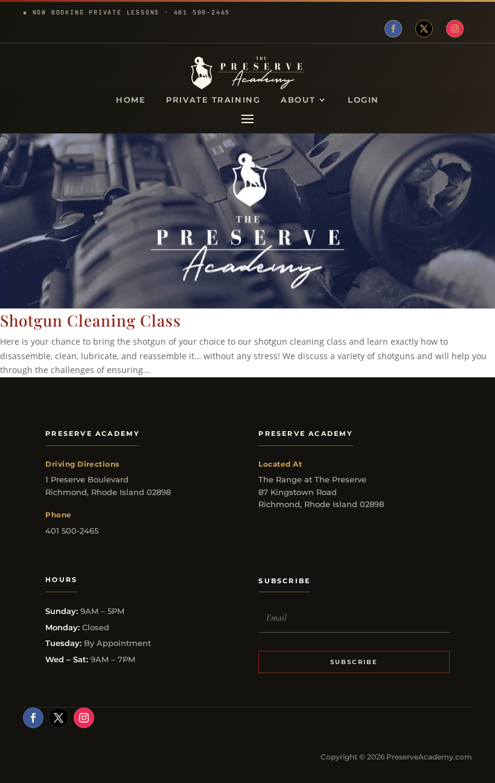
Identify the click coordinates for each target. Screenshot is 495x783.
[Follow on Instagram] (455, 28)
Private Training (213, 99)
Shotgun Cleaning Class (90, 320)
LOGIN (363, 99)
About (298, 99)
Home (130, 99)
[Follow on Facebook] (393, 28)
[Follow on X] (424, 28)
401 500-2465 (202, 12)
